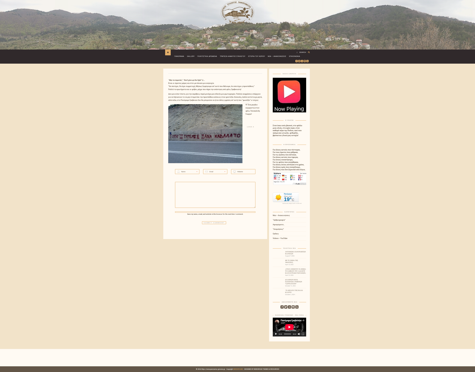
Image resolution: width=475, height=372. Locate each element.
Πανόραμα (179, 56)
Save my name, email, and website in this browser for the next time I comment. (215, 214)
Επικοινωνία (294, 56)
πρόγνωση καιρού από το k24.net (292, 203)
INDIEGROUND (238, 369)
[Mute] (299, 334)
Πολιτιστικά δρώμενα (207, 56)
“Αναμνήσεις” (278, 229)
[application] (289, 327)
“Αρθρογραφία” (279, 220)
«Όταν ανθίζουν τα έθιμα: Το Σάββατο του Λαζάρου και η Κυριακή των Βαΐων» (295, 271)
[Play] (276, 334)
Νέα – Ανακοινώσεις (277, 56)
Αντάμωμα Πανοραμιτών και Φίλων (295, 253)
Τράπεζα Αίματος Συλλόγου (232, 56)
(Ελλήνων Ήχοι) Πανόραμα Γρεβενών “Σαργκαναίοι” (293, 282)
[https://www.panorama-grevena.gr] (237, 12)
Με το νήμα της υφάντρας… (291, 261)
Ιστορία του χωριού (256, 56)
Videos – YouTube (280, 238)
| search (301, 52)
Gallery (191, 56)
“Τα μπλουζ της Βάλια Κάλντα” (294, 291)
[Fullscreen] (303, 334)
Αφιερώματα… (279, 225)
